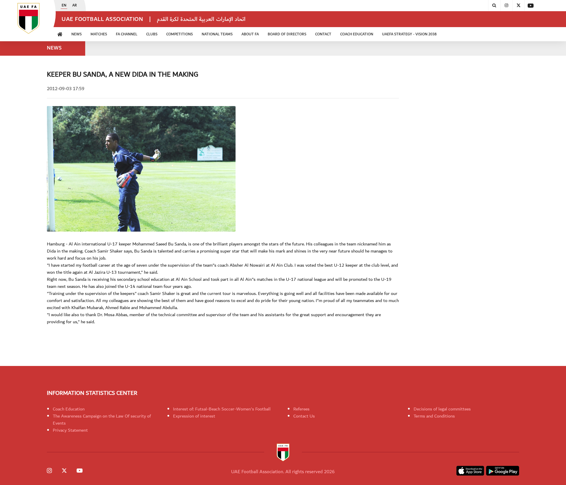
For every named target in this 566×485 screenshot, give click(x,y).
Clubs (151, 34)
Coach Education (69, 409)
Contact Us (304, 416)
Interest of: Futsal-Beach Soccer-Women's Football (222, 409)
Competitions (179, 34)
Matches (99, 34)
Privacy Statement (70, 430)
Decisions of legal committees (442, 409)
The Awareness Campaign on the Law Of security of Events (102, 419)
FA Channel (126, 34)
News (76, 34)
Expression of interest (194, 416)
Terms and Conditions (434, 416)
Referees (301, 409)
